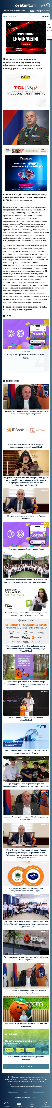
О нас (25, 1092)
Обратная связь (13, 1092)
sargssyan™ (34, 1097)
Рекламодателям (38, 1092)
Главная (6, 1106)
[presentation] (42, 315)
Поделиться (45, 1106)
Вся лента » (26, 1066)
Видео (32, 1106)
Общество (45, 16)
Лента (19, 1106)
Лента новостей (13, 381)
